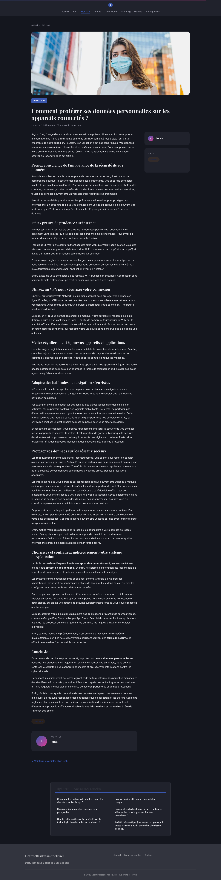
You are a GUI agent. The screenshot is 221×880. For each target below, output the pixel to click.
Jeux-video (111, 11)
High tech (85, 11)
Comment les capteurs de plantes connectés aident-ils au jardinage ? (80, 800)
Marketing (125, 11)
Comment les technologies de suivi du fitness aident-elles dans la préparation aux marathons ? (138, 812)
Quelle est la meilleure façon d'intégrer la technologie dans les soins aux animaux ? (79, 820)
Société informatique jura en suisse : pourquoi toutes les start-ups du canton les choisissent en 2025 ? (139, 825)
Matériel (138, 11)
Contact (148, 855)
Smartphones (153, 11)
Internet (98, 11)
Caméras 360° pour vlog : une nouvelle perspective (77, 810)
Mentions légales (132, 855)
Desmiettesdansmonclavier (44, 856)
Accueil (65, 11)
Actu (74, 11)
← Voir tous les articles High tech (49, 761)
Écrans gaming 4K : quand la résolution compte (135, 800)
